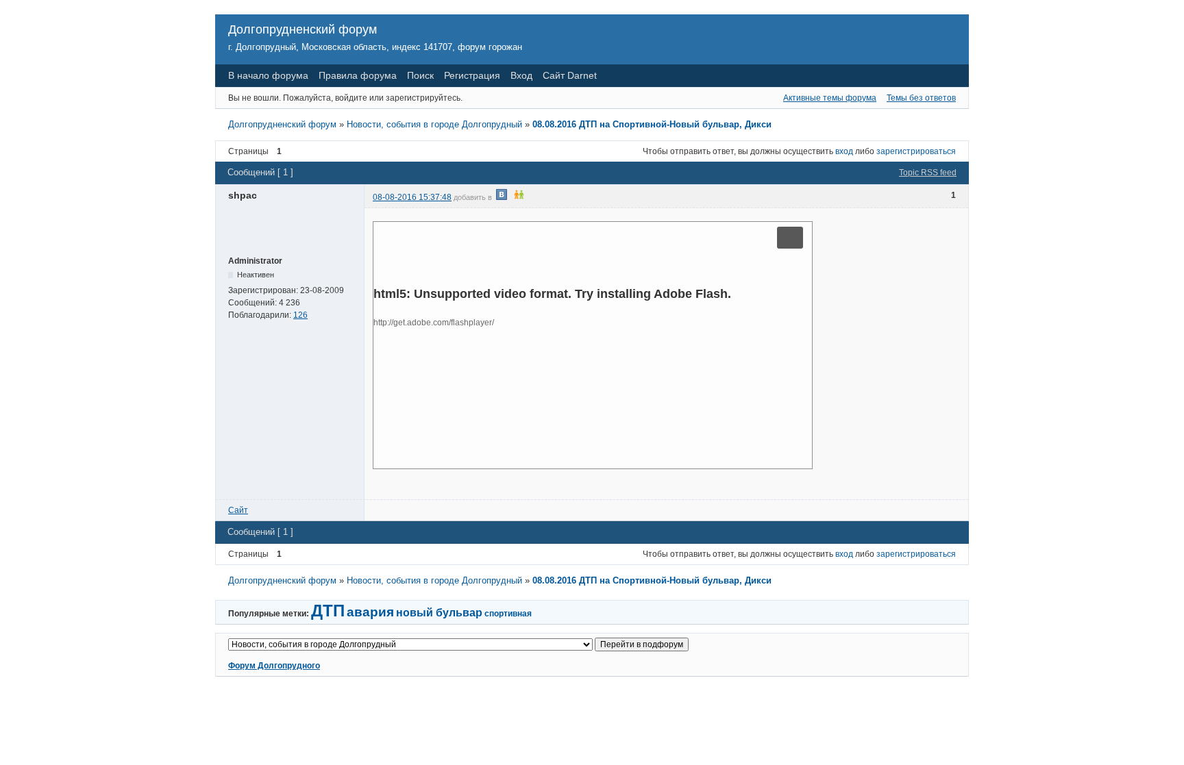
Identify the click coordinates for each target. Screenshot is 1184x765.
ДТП (328, 610)
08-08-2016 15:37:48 (412, 197)
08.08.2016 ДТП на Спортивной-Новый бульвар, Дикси (652, 124)
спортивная (508, 613)
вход (844, 151)
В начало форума (268, 75)
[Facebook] (552, 197)
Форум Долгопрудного (274, 665)
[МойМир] (535, 197)
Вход (521, 75)
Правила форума (358, 75)
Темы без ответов (921, 98)
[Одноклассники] (518, 197)
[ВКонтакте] (501, 197)
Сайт (238, 510)
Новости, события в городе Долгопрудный (434, 124)
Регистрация (472, 75)
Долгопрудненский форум (302, 29)
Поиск (420, 75)
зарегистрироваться (916, 151)
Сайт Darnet (570, 75)
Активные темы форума (829, 98)
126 (300, 315)
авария (370, 612)
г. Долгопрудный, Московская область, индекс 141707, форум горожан (375, 47)
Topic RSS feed (928, 172)
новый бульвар (439, 612)
